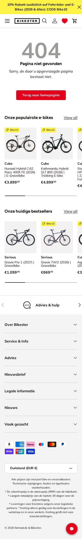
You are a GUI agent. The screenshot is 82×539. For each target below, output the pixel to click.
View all (70, 117)
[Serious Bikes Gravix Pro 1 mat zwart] (20, 237)
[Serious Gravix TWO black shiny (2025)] (57, 237)
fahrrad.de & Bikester (28, 527)
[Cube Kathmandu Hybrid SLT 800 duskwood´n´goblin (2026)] (57, 143)
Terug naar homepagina (41, 95)
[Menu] (7, 21)
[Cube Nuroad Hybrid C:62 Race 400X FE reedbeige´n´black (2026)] (20, 143)
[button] (65, 21)
